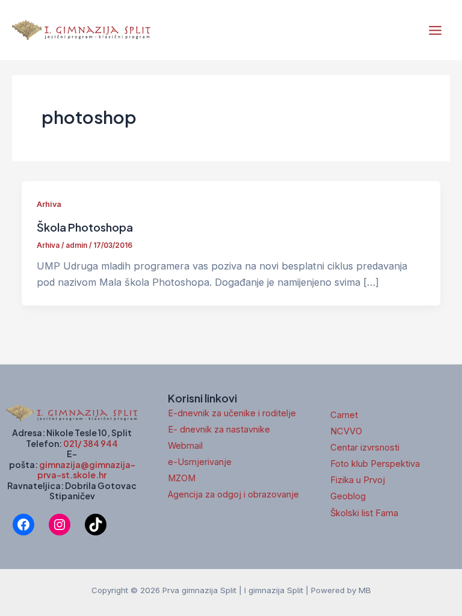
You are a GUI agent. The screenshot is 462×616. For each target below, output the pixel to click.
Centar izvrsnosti (364, 447)
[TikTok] (95, 524)
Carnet (344, 415)
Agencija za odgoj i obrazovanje (233, 494)
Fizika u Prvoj (357, 480)
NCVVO (346, 431)
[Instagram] (59, 524)
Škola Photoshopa (85, 227)
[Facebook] (23, 524)
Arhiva (49, 204)
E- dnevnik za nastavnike (219, 429)
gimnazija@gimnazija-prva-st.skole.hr (86, 470)
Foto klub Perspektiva (375, 463)
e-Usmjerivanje (200, 462)
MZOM (182, 478)
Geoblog (348, 496)
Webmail (185, 445)
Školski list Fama (364, 513)
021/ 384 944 (90, 443)
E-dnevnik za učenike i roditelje (232, 413)
